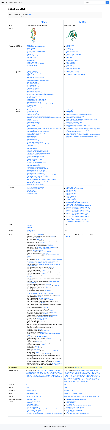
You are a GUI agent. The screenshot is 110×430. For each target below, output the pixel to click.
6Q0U (91, 396)
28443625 (29, 357)
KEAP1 (80, 367)
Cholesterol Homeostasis (33, 158)
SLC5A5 (80, 380)
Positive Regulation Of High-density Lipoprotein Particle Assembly (43, 181)
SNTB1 (37, 377)
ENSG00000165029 (30, 390)
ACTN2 (91, 370)
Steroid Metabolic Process (33, 122)
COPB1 (80, 374)
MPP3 (69, 378)
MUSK (72, 378)
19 (26, 384)
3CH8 (81, 396)
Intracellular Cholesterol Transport (35, 142)
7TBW (33, 396)
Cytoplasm (68, 48)
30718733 (29, 282)
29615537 (56, 281)
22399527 (40, 316)
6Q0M (84, 396)
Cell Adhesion (69, 111)
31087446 (57, 264)
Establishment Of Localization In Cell (36, 162)
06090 (65, 387)
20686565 (39, 247)
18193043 (38, 259)
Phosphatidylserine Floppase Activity (36, 100)
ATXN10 (58, 370)
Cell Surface (30, 53)
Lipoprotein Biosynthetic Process (35, 156)
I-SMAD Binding (70, 404)
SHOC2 (75, 380)
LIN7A (30, 374)
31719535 (29, 276)
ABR (84, 370)
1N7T (72, 396)
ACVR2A (96, 370)
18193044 (43, 259)
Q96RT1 (81, 393)
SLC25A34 (28, 377)
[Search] (107, 2)
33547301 (47, 244)
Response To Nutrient (32, 120)
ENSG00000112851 (69, 390)
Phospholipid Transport (33, 134)
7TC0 (43, 396)
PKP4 (87, 378)
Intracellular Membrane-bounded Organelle (37, 59)
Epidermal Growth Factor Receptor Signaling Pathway (79, 114)
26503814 (39, 326)
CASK (69, 374)
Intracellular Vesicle (32, 65)
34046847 (68, 236)
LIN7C (37, 374)
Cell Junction (69, 57)
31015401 (54, 315)
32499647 (38, 347)
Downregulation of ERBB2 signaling (74, 188)
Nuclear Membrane (70, 62)
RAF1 (90, 378)
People (20, 2)
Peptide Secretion (31, 110)
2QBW (78, 396)
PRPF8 (39, 375)
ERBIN (82, 21)
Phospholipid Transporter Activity (35, 77)
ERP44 (37, 367)
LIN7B (34, 374)
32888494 (48, 284)
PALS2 (51, 374)
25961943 (49, 247)
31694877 (29, 265)
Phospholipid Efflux (32, 148)
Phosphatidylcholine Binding (34, 87)
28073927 (45, 292)
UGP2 (60, 377)
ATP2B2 (92, 372)
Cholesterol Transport (32, 139)
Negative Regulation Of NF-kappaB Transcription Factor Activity (82, 119)
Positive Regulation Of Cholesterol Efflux (37, 130)
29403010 (51, 281)
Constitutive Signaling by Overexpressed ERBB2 (78, 201)
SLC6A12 (89, 380)
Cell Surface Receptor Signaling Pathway (76, 399)
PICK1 (83, 378)
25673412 (54, 363)
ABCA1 (44, 21)
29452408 (51, 255)
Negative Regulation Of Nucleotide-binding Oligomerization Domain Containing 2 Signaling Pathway (82, 130)
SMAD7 (74, 381)
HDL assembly (31, 190)
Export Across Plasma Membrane (35, 184)
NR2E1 (80, 378)
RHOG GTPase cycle (71, 198)
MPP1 (99, 377)
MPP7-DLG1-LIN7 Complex (34, 401)
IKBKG (58, 372)
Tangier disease (31, 230)
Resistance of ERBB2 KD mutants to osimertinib (78, 212)
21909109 (40, 261)
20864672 (29, 261)
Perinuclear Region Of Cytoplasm (35, 63)
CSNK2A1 (28, 372)
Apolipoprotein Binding (32, 90)
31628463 (44, 318)
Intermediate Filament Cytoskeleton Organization (78, 125)
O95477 (37, 393)
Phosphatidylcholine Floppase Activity (36, 99)
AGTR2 (71, 372)
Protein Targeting (70, 110)
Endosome (30, 45)
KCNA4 (97, 375)
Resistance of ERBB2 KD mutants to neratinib (77, 210)
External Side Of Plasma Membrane (36, 51)
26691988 (52, 236)
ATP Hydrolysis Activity (33, 83)
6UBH (94, 396)
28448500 (44, 360)
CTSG (98, 374)
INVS (40, 367)
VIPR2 (82, 381)
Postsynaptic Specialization (73, 68)
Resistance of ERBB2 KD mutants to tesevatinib (78, 209)
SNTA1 (33, 377)
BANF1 (66, 374)
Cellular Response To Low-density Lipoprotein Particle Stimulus (43, 175)
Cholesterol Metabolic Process (34, 124)
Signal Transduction (71, 113)
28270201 (45, 262)
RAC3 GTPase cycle (71, 199)
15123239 (29, 14)
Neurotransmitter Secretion (34, 410)
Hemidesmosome (70, 59)
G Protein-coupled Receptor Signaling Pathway (39, 116)
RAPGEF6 (44, 375)
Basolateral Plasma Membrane (35, 56)
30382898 (45, 316)
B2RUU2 (28, 393)
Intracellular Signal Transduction (74, 124)
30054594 (35, 250)
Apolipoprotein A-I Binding (33, 91)
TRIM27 (57, 377)
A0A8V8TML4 (67, 393)
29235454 (50, 292)
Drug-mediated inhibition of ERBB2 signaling (77, 202)
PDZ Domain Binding (32, 407)
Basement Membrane (71, 45)
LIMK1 (27, 374)
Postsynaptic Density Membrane (35, 412)
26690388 (41, 264)
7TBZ (40, 396)
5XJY (27, 396)
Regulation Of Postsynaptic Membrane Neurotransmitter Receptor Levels (82, 136)
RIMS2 (49, 375)
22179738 (33, 258)
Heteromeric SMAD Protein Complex (75, 407)
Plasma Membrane (32, 50)
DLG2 (38, 372)
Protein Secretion (31, 125)
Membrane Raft (31, 60)
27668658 (50, 245)
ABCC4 (81, 370)
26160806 (29, 262)
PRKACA (35, 375)
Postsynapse (69, 65)
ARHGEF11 (47, 370)
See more (28, 415)
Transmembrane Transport (33, 164)
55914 (65, 384)
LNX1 (44, 374)
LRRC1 (80, 377)
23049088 (41, 320)
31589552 (51, 316)
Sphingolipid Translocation (33, 182)
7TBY (37, 396)
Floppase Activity (31, 105)
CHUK (76, 374)
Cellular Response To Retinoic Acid (36, 170)
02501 (27, 387)
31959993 (40, 250)
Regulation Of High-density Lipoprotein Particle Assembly (41, 179)
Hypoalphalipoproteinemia (33, 232)
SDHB (52, 375)
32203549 (42, 242)
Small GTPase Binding (32, 88)
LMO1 (73, 377)
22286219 (45, 307)
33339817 (34, 282)
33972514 (52, 309)
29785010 (29, 293)
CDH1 (73, 374)
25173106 (40, 292)
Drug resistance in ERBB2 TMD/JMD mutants (77, 221)
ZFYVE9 (86, 381)
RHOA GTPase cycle (71, 190)
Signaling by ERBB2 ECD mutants (74, 218)
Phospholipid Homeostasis (33, 165)
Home (11, 2)
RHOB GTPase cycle (71, 191)
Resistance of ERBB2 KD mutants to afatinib (77, 213)
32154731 (51, 310)
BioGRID (18, 16)
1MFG (65, 396)
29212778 (42, 248)
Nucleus (68, 46)
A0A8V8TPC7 (75, 393)
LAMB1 (70, 377)
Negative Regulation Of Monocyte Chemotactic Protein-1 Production (83, 134)
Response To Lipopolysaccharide (74, 122)
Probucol (29, 227)
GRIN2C (84, 375)
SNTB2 (41, 377)
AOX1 (37, 370)
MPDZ (47, 374)
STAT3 (78, 381)
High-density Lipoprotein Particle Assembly (38, 150)
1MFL (69, 396)
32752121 (42, 332)
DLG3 (41, 372)
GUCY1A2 (89, 375)
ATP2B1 (87, 372)
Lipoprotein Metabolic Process (34, 154)
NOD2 (76, 378)
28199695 (57, 295)
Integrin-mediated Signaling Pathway (75, 116)
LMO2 (77, 377)
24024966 (43, 323)
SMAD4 (70, 381)
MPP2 (65, 378)
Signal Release (31, 137)
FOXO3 (76, 375)
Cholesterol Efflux (31, 145)
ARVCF (83, 372)
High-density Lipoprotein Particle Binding (37, 79)
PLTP (31, 375)
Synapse (29, 402)
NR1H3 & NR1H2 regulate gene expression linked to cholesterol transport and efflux (43, 192)
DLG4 (65, 375)
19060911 (54, 259)
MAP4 (84, 377)
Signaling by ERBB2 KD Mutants (74, 204)
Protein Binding (31, 74)
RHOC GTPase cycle (71, 193)
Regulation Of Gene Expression (73, 117)
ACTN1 (87, 370)
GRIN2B (80, 375)
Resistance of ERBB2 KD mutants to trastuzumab (78, 205)
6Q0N (88, 396)
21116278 (57, 364)
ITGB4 (93, 375)
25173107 (49, 252)
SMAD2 (98, 380)
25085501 (38, 238)
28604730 (45, 313)
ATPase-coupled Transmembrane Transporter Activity (40, 94)
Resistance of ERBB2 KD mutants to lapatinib (77, 216)
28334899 (47, 264)
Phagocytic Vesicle (32, 62)
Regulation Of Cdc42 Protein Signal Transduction (39, 144)
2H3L (75, 396)
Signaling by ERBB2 (71, 187)
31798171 (45, 293)
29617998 (56, 292)
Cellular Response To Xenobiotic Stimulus (37, 176)
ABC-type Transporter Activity (34, 107)
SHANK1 (56, 375)
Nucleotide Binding (32, 71)
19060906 (48, 259)
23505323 (45, 261)
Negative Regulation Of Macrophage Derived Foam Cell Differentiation (44, 128)
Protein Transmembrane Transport (35, 178)
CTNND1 (89, 374)
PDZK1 (27, 375)
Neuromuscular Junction (72, 60)
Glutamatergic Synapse (71, 67)
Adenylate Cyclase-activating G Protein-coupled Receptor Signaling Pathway (44, 118)
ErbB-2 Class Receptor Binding (73, 73)
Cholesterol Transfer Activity (34, 102)
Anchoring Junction (70, 63)
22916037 (39, 318)
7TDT (46, 396)
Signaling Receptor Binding (34, 73)
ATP (28, 224)
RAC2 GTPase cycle (71, 196)
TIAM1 (52, 377)
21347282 (34, 261)
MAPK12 (88, 377)
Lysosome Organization (33, 114)
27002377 (54, 327)
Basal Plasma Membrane (72, 51)
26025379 (39, 239)
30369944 (47, 290)
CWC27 (76, 367)
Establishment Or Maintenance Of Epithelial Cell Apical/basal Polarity (83, 128)
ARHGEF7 (78, 372)
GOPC (54, 372)
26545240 (41, 321)
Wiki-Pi (4, 2)
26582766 (54, 247)
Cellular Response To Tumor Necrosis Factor (77, 133)
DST (68, 375)
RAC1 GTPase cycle (71, 195)
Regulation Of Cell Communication (74, 410)
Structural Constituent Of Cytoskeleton (75, 74)
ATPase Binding (31, 97)
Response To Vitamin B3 (33, 147)
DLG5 (44, 372)
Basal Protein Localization (72, 127)
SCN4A (71, 380)
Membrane (29, 54)
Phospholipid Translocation (34, 161)
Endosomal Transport (32, 136)
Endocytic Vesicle (31, 57)
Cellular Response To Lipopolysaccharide (37, 168)
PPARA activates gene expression (35, 187)
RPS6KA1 (66, 380)
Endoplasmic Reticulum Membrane (36, 46)
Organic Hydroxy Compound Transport (36, 133)
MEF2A (96, 377)
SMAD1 (93, 380)
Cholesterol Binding (32, 82)
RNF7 (96, 378)
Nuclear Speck (69, 56)
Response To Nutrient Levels (34, 141)
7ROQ (30, 396)
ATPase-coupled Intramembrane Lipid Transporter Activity (41, 104)
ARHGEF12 (53, 370)
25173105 (46, 255)
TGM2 (49, 377)
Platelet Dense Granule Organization (36, 167)
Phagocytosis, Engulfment (33, 113)
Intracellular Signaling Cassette (73, 409)
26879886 (53, 312)
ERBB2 (72, 375)
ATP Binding (30, 76)
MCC (92, 377)
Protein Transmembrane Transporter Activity (38, 80)
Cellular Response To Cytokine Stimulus (37, 171)
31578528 (36, 349)
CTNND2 (94, 374)
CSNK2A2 (33, 372)
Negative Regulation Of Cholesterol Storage (38, 131)
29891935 (56, 255)
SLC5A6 (84, 380)
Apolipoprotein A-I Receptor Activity (36, 93)
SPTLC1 (45, 377)
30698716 (52, 264)
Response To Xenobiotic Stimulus (35, 127)
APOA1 (41, 370)
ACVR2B (66, 372)
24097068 (44, 247)
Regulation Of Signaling (71, 412)
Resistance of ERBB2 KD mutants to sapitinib (77, 207)
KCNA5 (66, 377)
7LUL (97, 396)
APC (74, 372)
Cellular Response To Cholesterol (35, 173)
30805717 (53, 241)
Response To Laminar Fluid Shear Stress (37, 151)
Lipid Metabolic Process (33, 111)
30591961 (40, 293)
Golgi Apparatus (31, 48)
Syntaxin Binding (31, 85)
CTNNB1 (84, 374)
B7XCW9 (32, 393)
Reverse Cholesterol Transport (34, 159)
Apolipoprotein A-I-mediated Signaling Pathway (39, 153)
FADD (51, 372)
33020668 (47, 248)
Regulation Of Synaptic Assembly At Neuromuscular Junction (42, 409)
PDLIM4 (60, 374)
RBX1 (93, 378)
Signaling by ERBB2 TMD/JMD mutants (76, 219)
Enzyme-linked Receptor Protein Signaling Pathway (78, 405)
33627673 (29, 256)
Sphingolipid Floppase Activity (34, 96)
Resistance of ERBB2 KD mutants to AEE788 (77, 215)
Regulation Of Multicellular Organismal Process (77, 413)
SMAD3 (66, 381)
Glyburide (29, 225)
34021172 (40, 235)
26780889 (40, 262)
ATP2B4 (96, 372)
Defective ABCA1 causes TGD (35, 188)
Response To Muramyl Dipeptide (74, 120)
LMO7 (41, 374)
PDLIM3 (55, 374)
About (15, 2)
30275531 (50, 262)
